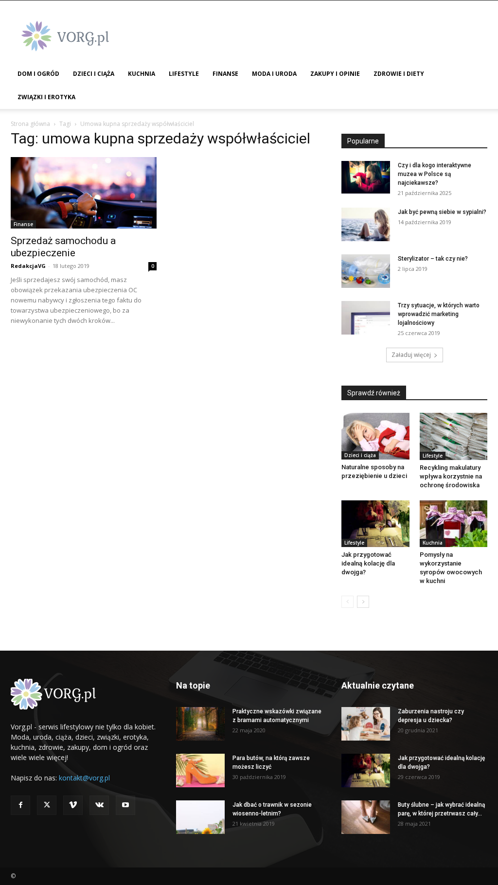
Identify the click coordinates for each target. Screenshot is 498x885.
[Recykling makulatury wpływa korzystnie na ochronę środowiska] (454, 436)
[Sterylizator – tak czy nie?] (365, 271)
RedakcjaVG (28, 265)
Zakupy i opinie (335, 74)
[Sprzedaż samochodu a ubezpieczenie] (84, 193)
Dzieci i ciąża (93, 74)
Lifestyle (184, 74)
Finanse (225, 74)
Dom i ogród (38, 74)
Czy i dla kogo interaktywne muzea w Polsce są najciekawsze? (434, 174)
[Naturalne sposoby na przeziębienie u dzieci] (375, 436)
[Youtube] (125, 805)
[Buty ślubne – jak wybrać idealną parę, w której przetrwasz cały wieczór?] (365, 817)
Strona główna (30, 124)
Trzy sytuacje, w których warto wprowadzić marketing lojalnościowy (439, 314)
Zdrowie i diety (399, 74)
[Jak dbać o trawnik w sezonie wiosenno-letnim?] (200, 817)
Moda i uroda (274, 74)
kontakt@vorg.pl (84, 777)
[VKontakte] (99, 805)
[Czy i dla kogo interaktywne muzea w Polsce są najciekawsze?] (365, 177)
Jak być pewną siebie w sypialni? (442, 212)
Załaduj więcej (411, 355)
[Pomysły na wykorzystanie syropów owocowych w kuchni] (454, 523)
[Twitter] (46, 805)
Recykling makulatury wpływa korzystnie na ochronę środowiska (451, 476)
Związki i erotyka (46, 97)
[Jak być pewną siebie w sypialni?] (365, 224)
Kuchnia (141, 74)
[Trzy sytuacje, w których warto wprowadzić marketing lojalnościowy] (365, 318)
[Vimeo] (73, 805)
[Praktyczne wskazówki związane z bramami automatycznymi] (200, 724)
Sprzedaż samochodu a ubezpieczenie (63, 247)
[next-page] (363, 602)
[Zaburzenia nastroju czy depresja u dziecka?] (365, 724)
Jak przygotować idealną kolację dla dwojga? (368, 563)
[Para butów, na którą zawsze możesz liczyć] (200, 770)
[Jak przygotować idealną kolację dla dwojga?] (375, 523)
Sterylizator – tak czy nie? (433, 258)
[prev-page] (347, 602)
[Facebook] (20, 805)
